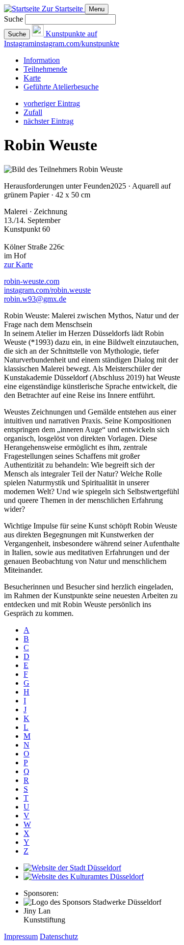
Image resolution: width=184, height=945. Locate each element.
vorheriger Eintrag (52, 103)
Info (42, 60)
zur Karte (18, 264)
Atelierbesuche (61, 87)
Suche (13, 19)
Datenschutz (59, 936)
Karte (32, 78)
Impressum (21, 936)
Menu (97, 9)
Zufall (33, 112)
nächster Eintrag (49, 121)
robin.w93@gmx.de (35, 299)
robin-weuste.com (31, 281)
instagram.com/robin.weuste (47, 290)
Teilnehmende (45, 69)
